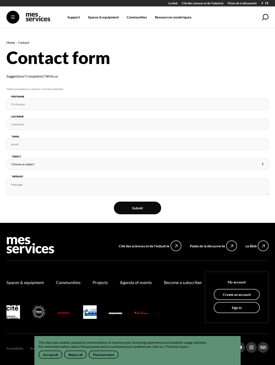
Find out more (103, 355)
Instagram (251, 347)
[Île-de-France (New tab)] (141, 312)
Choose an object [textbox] (22, 164)
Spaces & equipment (25, 282)
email (16, 136)
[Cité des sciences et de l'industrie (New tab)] (13, 312)
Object (16, 156)
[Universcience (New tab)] (64, 312)
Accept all (50, 355)
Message (17, 176)
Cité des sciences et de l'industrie (202, 3)
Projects (100, 282)
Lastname (17, 116)
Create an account (237, 294)
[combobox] (137, 164)
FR (267, 3)
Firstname (17, 96)
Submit (137, 208)
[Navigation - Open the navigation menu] (12, 17)
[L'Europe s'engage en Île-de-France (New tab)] (90, 312)
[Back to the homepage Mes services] (38, 19)
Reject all (75, 355)
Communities (68, 282)
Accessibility (14, 348)
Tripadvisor (263, 347)
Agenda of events (136, 282)
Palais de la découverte (242, 3)
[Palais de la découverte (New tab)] (39, 312)
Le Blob (251, 246)
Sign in (237, 308)
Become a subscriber (183, 282)
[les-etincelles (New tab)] (115, 312)
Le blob (172, 3)
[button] (265, 17)
